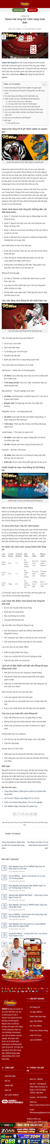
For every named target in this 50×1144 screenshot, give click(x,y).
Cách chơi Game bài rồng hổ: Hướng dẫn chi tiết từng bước (25, 92)
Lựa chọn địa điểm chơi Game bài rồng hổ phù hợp (24, 110)
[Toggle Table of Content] (43, 84)
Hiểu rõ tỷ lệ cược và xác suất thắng (20, 101)
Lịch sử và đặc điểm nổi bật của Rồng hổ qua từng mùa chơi (24, 113)
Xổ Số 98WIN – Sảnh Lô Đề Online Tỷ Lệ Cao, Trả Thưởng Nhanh (27, 877)
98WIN (4, 1009)
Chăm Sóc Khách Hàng (39, 1030)
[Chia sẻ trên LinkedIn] (35, 814)
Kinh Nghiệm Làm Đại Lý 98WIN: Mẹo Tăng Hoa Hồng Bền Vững (28, 906)
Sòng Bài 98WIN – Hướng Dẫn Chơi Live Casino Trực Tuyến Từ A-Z (28, 934)
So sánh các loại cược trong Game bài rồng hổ (22, 107)
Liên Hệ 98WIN (36, 1040)
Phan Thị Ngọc (36, 29)
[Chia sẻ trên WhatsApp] (14, 814)
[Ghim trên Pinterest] (31, 814)
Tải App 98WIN (36, 1012)
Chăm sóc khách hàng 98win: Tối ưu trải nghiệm (23, 802)
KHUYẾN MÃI (10, 1076)
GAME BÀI (9, 1085)
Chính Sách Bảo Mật (38, 1016)
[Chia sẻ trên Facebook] (19, 814)
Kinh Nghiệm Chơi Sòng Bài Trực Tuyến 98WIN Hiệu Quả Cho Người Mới (27, 925)
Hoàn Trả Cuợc (36, 1035)
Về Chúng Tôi (35, 1007)
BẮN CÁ (8, 1090)
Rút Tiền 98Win (36, 1026)
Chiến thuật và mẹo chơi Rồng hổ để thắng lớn (22, 99)
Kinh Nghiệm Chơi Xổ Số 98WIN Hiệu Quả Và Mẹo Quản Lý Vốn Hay (27, 867)
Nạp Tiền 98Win (36, 1021)
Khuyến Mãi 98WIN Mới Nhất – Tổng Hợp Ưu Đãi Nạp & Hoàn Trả (28, 896)
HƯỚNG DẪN (25, 16)
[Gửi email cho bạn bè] (27, 814)
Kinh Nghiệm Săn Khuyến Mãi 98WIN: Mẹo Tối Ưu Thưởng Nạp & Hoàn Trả (27, 887)
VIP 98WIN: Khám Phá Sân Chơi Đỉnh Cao (20, 806)
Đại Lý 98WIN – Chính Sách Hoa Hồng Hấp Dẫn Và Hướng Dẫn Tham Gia (28, 915)
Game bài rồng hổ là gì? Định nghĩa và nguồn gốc (23, 88)
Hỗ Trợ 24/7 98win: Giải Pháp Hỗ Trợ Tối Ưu (22, 798)
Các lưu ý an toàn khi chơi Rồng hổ (18, 118)
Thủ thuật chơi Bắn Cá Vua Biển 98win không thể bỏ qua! (37, 845)
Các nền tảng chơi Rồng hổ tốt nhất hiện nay (21, 96)
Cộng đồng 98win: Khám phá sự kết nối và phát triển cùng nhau (13, 845)
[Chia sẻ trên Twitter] (23, 814)
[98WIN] (25, 4)
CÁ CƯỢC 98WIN (11, 1095)
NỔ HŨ (7, 1081)
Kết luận (8, 120)
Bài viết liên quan (13, 123)
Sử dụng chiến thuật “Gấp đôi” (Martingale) (22, 104)
